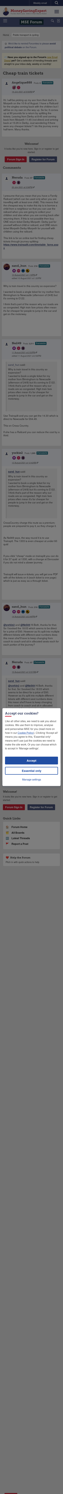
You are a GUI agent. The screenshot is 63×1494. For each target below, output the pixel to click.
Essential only (31, 771)
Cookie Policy (26, 733)
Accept (31, 760)
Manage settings (31, 779)
